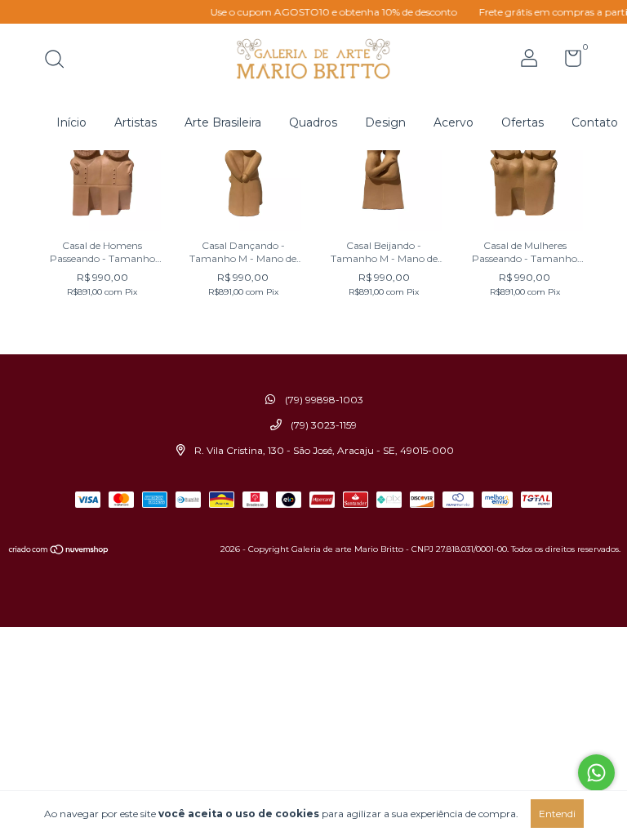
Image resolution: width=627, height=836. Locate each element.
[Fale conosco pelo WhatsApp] (596, 772)
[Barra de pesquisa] (60, 61)
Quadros (313, 122)
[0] (567, 61)
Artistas (135, 122)
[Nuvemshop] (59, 551)
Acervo (454, 122)
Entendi (557, 813)
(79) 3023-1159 (322, 425)
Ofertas (522, 122)
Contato (594, 122)
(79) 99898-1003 (322, 400)
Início (71, 122)
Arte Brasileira (223, 122)
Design (385, 122)
